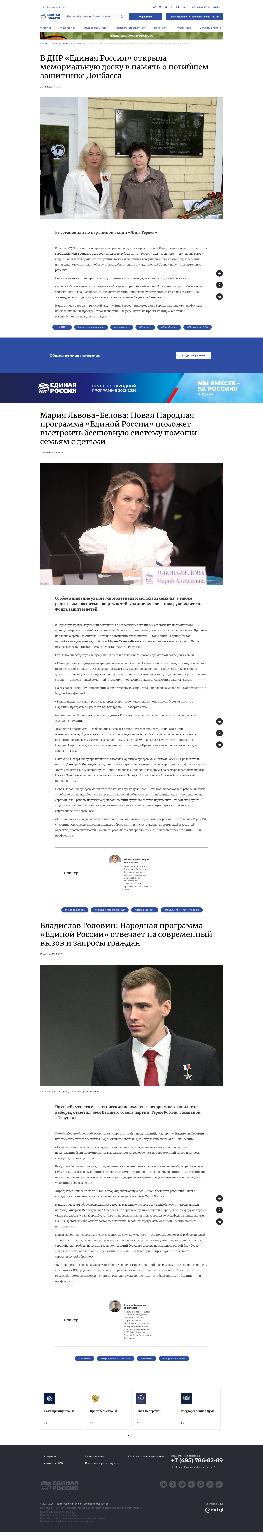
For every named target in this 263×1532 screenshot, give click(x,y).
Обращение (145, 16)
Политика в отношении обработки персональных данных (72, 1518)
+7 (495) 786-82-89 (197, 1460)
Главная (44, 43)
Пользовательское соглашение (58, 1512)
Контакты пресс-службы (102, 1463)
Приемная (160, 27)
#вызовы (146, 1358)
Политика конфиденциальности (58, 1515)
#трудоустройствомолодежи (182, 909)
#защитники (121, 327)
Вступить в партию (210, 27)
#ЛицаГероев (169, 327)
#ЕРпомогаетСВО (197, 327)
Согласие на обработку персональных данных (66, 1521)
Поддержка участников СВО (131, 35)
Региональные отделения (130, 27)
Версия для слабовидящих (208, 7)
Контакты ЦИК (52, 1463)
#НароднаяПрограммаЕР (110, 909)
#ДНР (62, 327)
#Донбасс (145, 327)
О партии (45, 27)
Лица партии (67, 27)
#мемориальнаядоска (91, 327)
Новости (79, 43)
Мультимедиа (183, 27)
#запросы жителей (174, 1358)
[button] (128, 1435)
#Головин (84, 1358)
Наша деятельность (95, 27)
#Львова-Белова (75, 909)
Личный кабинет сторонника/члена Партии (194, 16)
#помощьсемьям (144, 909)
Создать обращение (193, 355)
